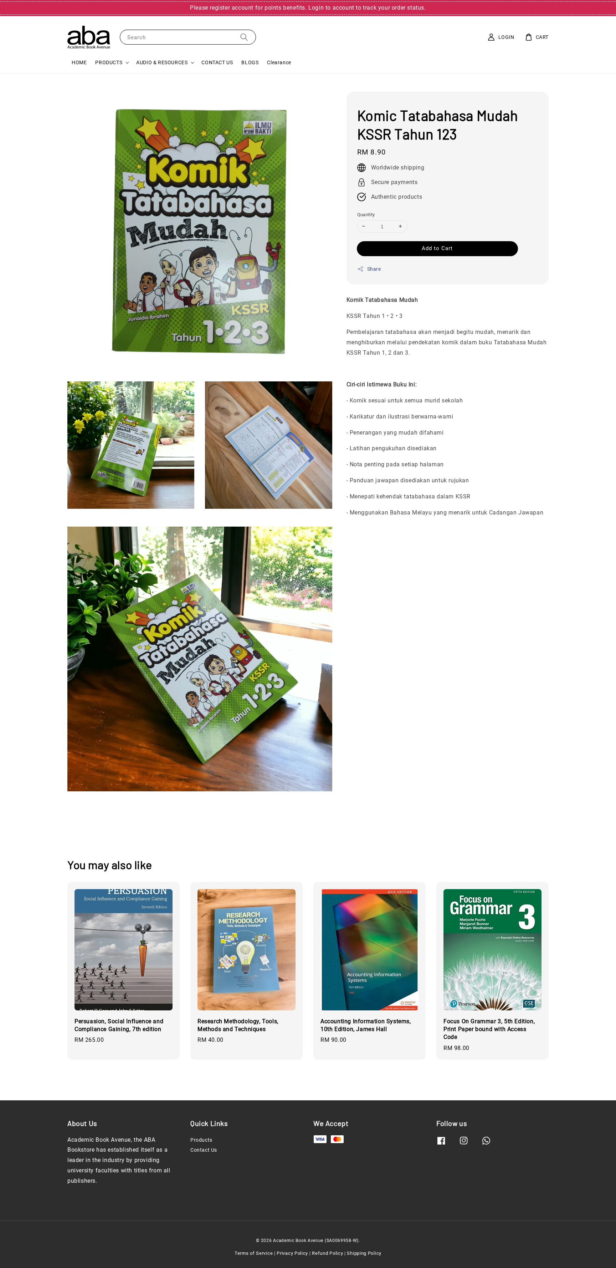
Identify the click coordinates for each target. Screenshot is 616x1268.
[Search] (244, 37)
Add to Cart (437, 248)
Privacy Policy (292, 1253)
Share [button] (374, 269)
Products (201, 1140)
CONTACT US (217, 62)
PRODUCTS (108, 62)
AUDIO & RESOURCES (162, 62)
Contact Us (203, 1150)
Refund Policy (327, 1253)
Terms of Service (254, 1253)
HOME (79, 62)
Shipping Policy (364, 1253)
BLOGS (249, 62)
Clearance (279, 62)
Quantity (366, 214)
